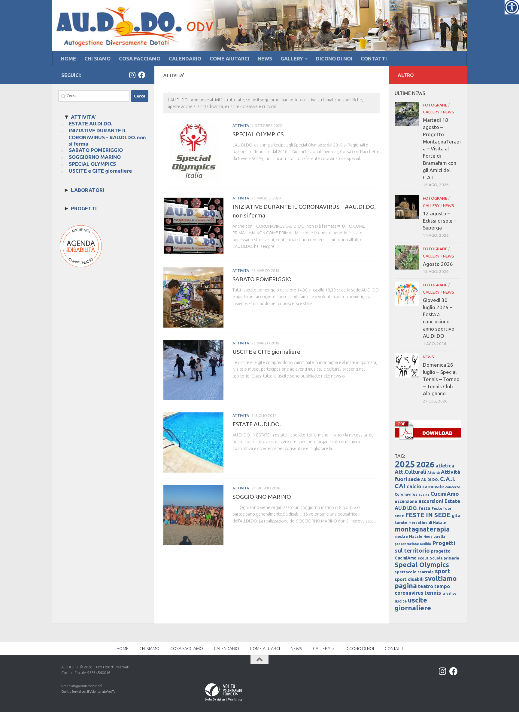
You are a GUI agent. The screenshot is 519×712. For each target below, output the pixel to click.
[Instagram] (132, 75)
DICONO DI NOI (334, 58)
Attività (433, 472)
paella (439, 536)
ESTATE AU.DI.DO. (256, 424)
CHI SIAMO (97, 58)
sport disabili (409, 579)
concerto (452, 487)
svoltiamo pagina (426, 582)
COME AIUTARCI (229, 58)
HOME (68, 58)
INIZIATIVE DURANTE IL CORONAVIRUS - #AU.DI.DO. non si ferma (107, 137)
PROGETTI (84, 208)
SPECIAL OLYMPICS (258, 134)
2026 (425, 464)
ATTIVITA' (241, 126)
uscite (401, 601)
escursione (406, 501)
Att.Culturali (410, 472)
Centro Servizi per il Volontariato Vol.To (88, 691)
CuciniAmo (444, 493)
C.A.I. (448, 479)
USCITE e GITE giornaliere (266, 351)
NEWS (265, 58)
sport (442, 571)
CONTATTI (374, 58)
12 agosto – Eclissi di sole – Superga (440, 221)
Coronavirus (406, 494)
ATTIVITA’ (83, 117)
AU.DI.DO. (430, 480)
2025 (405, 464)
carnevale (433, 486)
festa (424, 508)
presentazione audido (413, 544)
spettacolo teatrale (414, 572)
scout (423, 558)
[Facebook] (141, 75)
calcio (414, 486)
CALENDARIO (185, 58)
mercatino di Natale (427, 523)
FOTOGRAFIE (435, 105)
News (427, 536)
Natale (415, 536)
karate (401, 523)
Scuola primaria (444, 558)
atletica (445, 465)
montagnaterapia (422, 529)
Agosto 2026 (438, 264)
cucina (424, 494)
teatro (425, 586)
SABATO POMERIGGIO (262, 279)
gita (456, 515)
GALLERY (292, 58)
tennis (432, 592)
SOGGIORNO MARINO (261, 496)
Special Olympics (422, 564)
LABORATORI (87, 190)
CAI (400, 485)
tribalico (449, 593)
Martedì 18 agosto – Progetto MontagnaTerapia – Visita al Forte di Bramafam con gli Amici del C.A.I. (442, 148)
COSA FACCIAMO (139, 58)
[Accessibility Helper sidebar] (512, 7)
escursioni (430, 501)
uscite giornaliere (413, 603)
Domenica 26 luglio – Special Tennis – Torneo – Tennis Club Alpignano (441, 379)
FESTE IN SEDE (428, 514)
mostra (401, 536)
